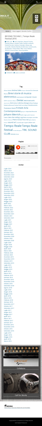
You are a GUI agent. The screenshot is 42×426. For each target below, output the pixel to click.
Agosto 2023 (8, 179)
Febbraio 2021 (8, 230)
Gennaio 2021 (8, 232)
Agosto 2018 (8, 288)
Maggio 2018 (8, 294)
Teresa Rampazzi (17, 130)
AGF (16, 41)
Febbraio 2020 (8, 253)
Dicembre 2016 (9, 325)
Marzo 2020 (8, 251)
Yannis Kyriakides (23, 50)
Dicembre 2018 (9, 279)
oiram (26, 422)
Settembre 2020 (9, 240)
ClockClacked (20, 97)
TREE (21, 48)
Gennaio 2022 (8, 210)
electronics (7, 103)
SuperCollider (28, 122)
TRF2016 (7, 50)
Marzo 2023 (8, 187)
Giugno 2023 (8, 183)
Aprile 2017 (7, 316)
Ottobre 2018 (8, 284)
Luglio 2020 (7, 242)
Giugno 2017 (8, 312)
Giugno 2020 (8, 245)
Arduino (23, 90)
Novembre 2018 (9, 281)
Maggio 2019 (8, 269)
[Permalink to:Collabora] (21, 356)
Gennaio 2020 (8, 255)
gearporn (23, 111)
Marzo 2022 (8, 205)
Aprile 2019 (7, 271)
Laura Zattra (8, 117)
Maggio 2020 (8, 247)
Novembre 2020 (9, 236)
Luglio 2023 (7, 181)
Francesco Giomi (10, 108)
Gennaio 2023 (8, 189)
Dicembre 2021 (9, 212)
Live (11, 41)
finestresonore (32, 105)
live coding (16, 117)
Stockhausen (8, 48)
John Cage (24, 115)
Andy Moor (20, 41)
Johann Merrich (12, 114)
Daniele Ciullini (19, 43)
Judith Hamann (31, 115)
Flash (7, 41)
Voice (17, 134)
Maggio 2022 (8, 201)
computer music (30, 97)
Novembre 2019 (9, 259)
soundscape (20, 122)
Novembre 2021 (9, 214)
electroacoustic (29, 100)
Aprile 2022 (7, 203)
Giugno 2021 (8, 222)
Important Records (31, 111)
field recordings (23, 105)
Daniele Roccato (9, 45)
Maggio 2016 (8, 337)
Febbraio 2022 (8, 208)
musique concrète (32, 117)
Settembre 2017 (9, 308)
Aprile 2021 (7, 226)
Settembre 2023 (9, 177)
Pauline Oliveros (8, 120)
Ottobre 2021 (8, 216)
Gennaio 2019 (8, 277)
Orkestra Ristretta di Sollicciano (19, 47)
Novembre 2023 (9, 175)
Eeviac (20, 100)
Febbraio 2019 (8, 275)
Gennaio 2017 (8, 323)
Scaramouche (32, 47)
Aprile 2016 (7, 339)
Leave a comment (20, 73)
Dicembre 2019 (9, 257)
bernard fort (29, 90)
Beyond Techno (28, 41)
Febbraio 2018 (8, 300)
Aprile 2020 (7, 249)
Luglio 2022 (7, 197)
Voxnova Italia (14, 50)
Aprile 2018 (7, 296)
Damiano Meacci (9, 43)
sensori (6, 122)
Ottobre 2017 (8, 306)
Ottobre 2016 (8, 329)
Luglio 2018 (7, 290)
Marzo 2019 (8, 273)
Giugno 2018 (8, 292)
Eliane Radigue (34, 103)
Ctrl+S (5, 100)
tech (34, 122)
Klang (27, 45)
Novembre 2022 (9, 193)
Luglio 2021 (7, 220)
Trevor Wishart (27, 48)
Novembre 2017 (9, 304)
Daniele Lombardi (28, 43)
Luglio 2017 (7, 310)
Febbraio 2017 (8, 320)
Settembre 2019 (9, 263)
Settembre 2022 (9, 195)
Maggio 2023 (8, 185)
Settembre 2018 (9, 286)
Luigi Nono (23, 117)
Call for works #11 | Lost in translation (21, 160)
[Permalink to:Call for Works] (21, 383)
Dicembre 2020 (9, 234)
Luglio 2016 (7, 333)
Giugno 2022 (8, 199)
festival (16, 105)
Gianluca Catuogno (19, 45)
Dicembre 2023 (9, 173)
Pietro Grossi (17, 120)
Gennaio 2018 (8, 302)
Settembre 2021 (9, 218)
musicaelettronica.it (8, 160)
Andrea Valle (16, 90)
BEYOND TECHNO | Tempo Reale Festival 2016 (20, 37)
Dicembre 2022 (9, 191)
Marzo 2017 (8, 318)
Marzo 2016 (8, 341)
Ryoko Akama (32, 120)
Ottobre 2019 (8, 261)
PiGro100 (25, 120)
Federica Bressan (9, 105)
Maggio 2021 (8, 224)
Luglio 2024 (7, 169)
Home (7, 31)
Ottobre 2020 (8, 238)
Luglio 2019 (7, 265)
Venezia (12, 134)
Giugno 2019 (8, 267)
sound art (12, 122)
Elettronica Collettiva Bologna (19, 103)
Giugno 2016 (8, 335)
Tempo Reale (16, 48)
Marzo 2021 (8, 228)
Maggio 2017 (8, 314)
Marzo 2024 (8, 171)
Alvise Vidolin (7, 90)
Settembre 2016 (9, 331)
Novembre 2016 (9, 327)
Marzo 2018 (8, 298)
